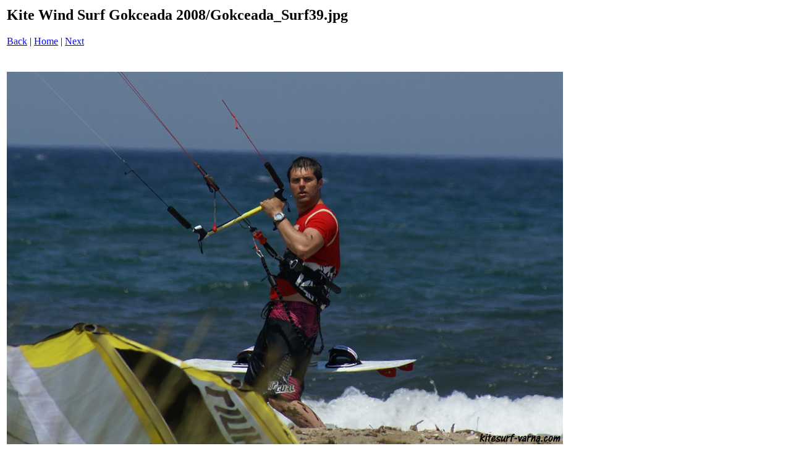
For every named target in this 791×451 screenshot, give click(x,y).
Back (17, 41)
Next (74, 41)
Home (46, 41)
